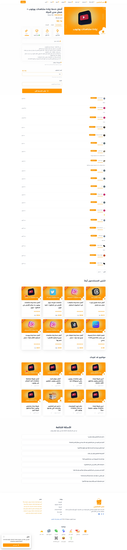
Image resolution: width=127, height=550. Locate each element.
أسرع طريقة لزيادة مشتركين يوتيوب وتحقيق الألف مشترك (96, 381)
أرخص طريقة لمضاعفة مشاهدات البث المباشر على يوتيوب (32, 381)
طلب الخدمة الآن (40, 91)
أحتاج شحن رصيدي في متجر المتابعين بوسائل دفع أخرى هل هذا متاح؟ (88, 470)
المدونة (60, 507)
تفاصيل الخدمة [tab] (58, 24)
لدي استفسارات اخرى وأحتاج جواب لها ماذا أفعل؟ (93, 481)
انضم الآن (15, 544)
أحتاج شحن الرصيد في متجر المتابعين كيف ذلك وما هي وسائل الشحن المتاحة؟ (86, 442)
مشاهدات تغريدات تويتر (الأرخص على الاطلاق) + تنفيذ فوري (53, 304)
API (61, 514)
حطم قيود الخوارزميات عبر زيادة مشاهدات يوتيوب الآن (75, 408)
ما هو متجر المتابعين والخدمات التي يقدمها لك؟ (54, 408)
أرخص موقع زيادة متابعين (56, 519)
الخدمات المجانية (58, 504)
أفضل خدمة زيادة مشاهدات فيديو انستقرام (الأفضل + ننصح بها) (54, 337)
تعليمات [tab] (52, 24)
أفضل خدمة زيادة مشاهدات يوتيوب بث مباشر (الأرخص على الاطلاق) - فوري (31, 304)
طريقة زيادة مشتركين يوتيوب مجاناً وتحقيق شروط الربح (32, 408)
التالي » (104, 271)
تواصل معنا (59, 512)
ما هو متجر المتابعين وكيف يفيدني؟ (96, 437)
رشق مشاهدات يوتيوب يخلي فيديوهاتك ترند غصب (75, 381)
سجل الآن (23, 2)
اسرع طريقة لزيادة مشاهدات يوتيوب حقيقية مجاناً (96, 408)
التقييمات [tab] (47, 24)
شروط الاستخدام (58, 509)
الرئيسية (60, 502)
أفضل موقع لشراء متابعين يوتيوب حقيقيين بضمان (53, 381)
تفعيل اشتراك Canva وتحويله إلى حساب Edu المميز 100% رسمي (96, 337)
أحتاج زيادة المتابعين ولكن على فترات (96, 453)
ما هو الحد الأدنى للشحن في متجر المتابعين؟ (94, 464)
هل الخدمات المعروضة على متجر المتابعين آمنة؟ (93, 459)
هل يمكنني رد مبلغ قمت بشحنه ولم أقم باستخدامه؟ (92, 475)
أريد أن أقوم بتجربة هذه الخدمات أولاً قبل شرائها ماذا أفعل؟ (90, 448)
